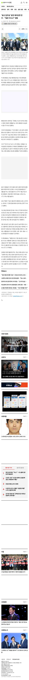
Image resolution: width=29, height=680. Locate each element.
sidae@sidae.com (17, 296)
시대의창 (4, 416)
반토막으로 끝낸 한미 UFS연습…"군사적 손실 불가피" (14, 281)
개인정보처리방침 (15, 659)
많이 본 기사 (8, 468)
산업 (15, 9)
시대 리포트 (4, 334)
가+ (26, 29)
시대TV (3, 357)
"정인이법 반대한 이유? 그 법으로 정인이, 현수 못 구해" (14, 275)
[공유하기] (21, 2)
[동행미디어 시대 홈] (6, 2)
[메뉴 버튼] (26, 2)
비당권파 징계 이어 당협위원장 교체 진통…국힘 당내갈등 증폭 (14, 285)
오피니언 (3, 9)
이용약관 (3, 659)
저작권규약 (8, 659)
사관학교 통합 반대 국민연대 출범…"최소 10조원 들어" (14, 278)
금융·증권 (20, 9)
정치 (8, 9)
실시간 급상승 (20, 468)
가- (20, 29)
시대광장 (4, 602)
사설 (2, 552)
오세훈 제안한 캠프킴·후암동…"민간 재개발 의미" (14, 288)
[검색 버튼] (24, 3)
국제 (25, 9)
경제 (12, 9)
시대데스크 (4, 630)
